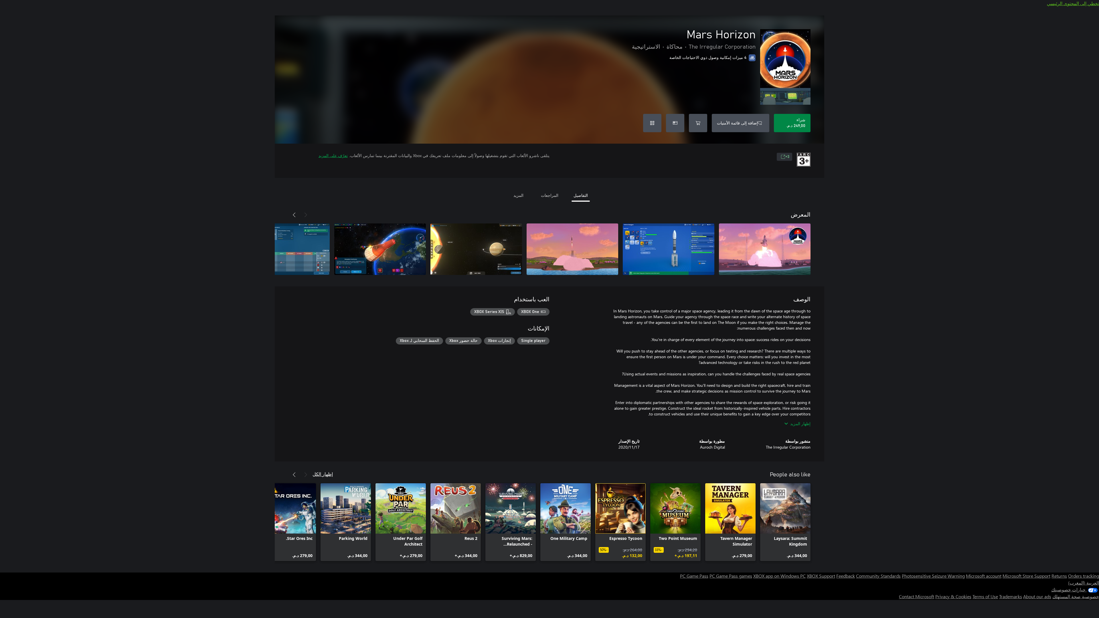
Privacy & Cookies (953, 596)
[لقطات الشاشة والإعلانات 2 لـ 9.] (668, 249)
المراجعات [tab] (549, 195)
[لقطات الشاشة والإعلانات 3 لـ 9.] (572, 249)
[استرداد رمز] (652, 123)
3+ (787, 157)
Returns (1059, 576)
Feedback (845, 576)
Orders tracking (1083, 576)
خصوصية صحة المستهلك (1075, 596)
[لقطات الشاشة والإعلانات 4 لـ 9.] (476, 249)
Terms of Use (985, 596)
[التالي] (294, 215)
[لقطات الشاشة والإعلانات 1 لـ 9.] (765, 249)
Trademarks (1010, 596)
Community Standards (878, 576)
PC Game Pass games (730, 576)
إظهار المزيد (800, 423)
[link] (785, 522)
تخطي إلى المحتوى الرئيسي (1073, 3)
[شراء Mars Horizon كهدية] (675, 123)
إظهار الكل (323, 474)
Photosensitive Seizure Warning (933, 576)
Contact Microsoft (916, 596)
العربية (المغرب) (1083, 583)
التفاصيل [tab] (581, 195)
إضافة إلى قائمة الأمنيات (737, 123)
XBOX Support (821, 576)
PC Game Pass (694, 576)
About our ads (1037, 596)
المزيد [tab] (518, 195)
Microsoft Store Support (1026, 576)
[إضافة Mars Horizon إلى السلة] (698, 123)
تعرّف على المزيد (333, 155)
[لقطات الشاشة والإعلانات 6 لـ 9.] (284, 249)
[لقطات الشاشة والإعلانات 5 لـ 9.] (380, 249)
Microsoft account (983, 576)
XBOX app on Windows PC (779, 576)
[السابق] (305, 215)
